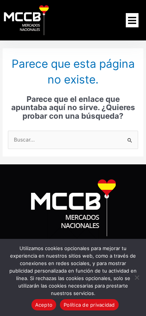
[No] (136, 277)
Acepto (44, 305)
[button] (132, 20)
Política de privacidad (89, 305)
